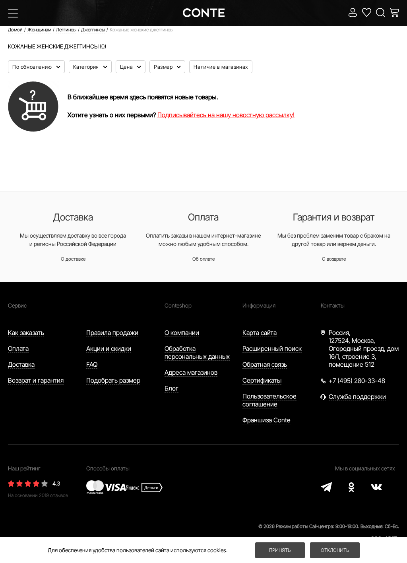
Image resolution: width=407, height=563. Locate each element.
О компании (182, 333)
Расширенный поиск (272, 348)
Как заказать (26, 333)
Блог (171, 388)
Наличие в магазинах (221, 67)
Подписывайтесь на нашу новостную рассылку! (226, 115)
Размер (164, 67)
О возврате (334, 259)
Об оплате (203, 259)
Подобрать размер (113, 380)
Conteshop (178, 305)
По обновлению (32, 67)
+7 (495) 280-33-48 (357, 381)
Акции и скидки (108, 348)
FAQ (91, 364)
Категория (87, 67)
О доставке (73, 259)
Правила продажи (112, 333)
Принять (280, 550)
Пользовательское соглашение (269, 400)
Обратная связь (264, 364)
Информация (258, 305)
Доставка (21, 364)
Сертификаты (261, 380)
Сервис (17, 305)
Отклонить (335, 550)
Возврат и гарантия (36, 380)
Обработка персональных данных (197, 352)
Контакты (333, 305)
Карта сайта (259, 333)
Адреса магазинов (191, 372)
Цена (127, 67)
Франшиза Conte (266, 420)
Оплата (18, 348)
